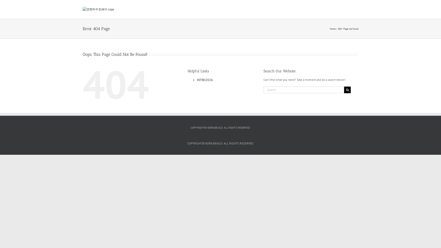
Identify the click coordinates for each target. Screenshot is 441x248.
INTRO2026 (205, 80)
